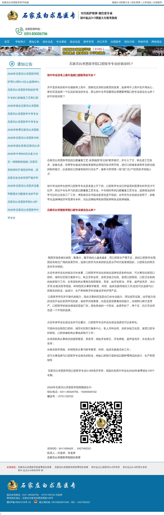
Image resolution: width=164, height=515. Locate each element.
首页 (6, 41)
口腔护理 (124, 355)
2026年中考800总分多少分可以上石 (23, 154)
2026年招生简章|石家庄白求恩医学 (24, 146)
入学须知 (147, 2)
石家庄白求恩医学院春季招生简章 (35, 467)
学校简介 (20, 41)
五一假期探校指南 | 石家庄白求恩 (23, 162)
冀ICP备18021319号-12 (19, 502)
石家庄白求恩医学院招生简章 (64, 457)
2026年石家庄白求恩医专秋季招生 (23, 138)
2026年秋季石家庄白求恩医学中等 (23, 130)
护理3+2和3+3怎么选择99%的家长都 (23, 82)
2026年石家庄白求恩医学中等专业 (23, 210)
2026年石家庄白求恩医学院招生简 (23, 74)
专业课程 (61, 41)
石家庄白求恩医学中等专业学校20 (23, 114)
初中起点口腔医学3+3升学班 (105, 467)
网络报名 (157, 41)
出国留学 (157, 2)
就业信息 (75, 41)
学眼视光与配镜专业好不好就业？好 (23, 194)
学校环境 (143, 41)
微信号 (51, 396)
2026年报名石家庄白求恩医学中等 (23, 106)
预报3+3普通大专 (120, 2)
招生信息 (48, 41)
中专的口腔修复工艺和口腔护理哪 (23, 98)
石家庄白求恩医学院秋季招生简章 (71, 467)
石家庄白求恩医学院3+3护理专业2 (22, 202)
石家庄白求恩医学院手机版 (15, 2)
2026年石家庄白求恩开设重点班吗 (23, 186)
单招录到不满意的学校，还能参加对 (23, 170)
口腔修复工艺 (80, 160)
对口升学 (102, 41)
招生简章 (136, 2)
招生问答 (129, 41)
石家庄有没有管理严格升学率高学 (23, 178)
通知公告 (34, 41)
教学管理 (88, 41)
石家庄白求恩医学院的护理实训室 (23, 90)
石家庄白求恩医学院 (117, 91)
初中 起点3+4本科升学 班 (30, 470)
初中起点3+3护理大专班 (135, 467)
